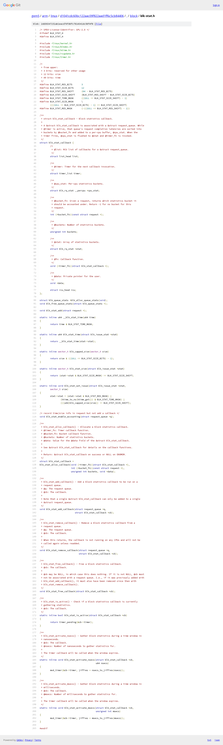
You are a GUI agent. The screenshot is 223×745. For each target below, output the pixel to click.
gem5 (35, 16)
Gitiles (19, 740)
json (217, 739)
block (134, 16)
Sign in (216, 5)
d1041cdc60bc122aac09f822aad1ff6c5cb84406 (92, 16)
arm (45, 16)
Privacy (28, 740)
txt (209, 739)
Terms (37, 740)
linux (54, 16)
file (98, 23)
